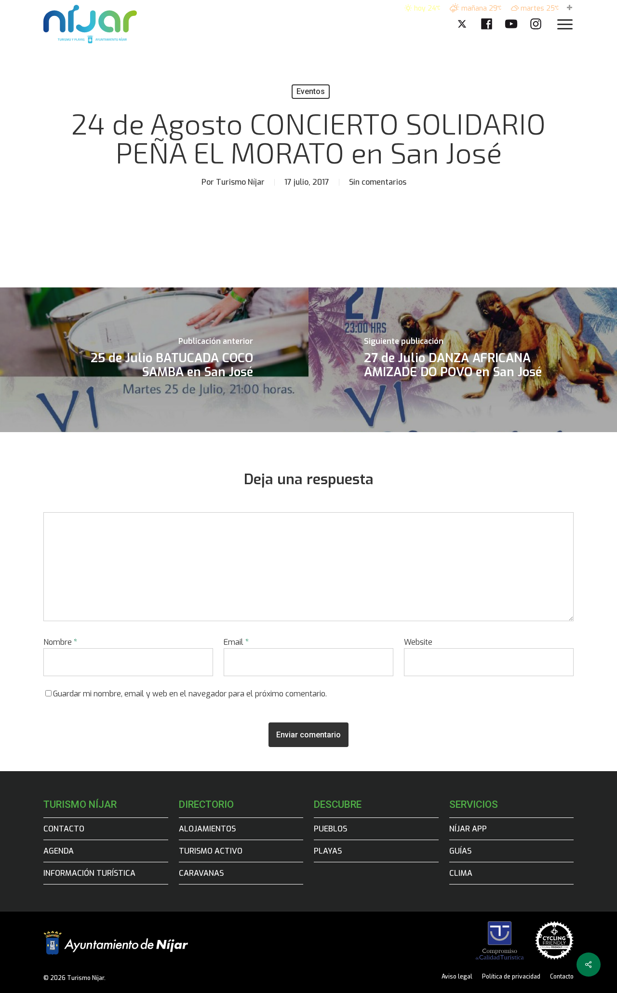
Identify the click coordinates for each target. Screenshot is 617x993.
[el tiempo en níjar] (569, 8)
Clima (460, 873)
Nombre (60, 642)
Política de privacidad (511, 976)
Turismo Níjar (240, 182)
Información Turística (89, 873)
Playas (328, 851)
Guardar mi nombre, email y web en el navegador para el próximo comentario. (190, 694)
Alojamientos (207, 829)
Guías (460, 851)
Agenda (58, 851)
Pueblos (330, 829)
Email (236, 642)
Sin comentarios (377, 182)
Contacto (63, 829)
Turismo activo (210, 851)
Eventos (310, 91)
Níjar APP (468, 829)
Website (418, 642)
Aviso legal (457, 976)
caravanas (201, 873)
